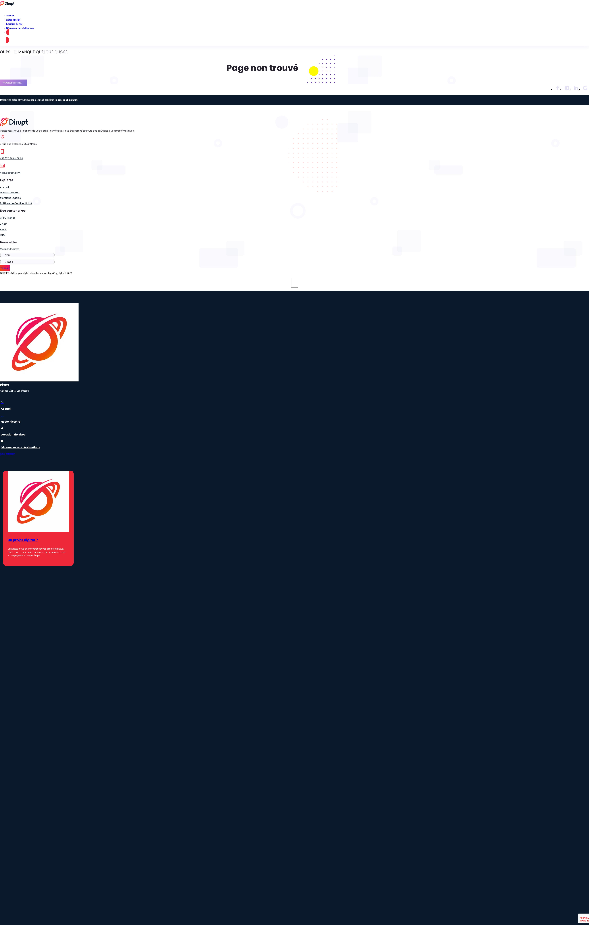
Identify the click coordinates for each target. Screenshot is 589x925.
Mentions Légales (10, 198)
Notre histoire (11, 422)
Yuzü (2, 235)
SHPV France (7, 218)
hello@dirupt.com (10, 172)
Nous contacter (9, 192)
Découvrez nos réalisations (20, 28)
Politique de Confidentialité (16, 203)
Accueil (4, 187)
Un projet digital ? (23, 540)
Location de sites (13, 434)
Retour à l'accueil (13, 82)
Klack (3, 229)
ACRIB (3, 224)
